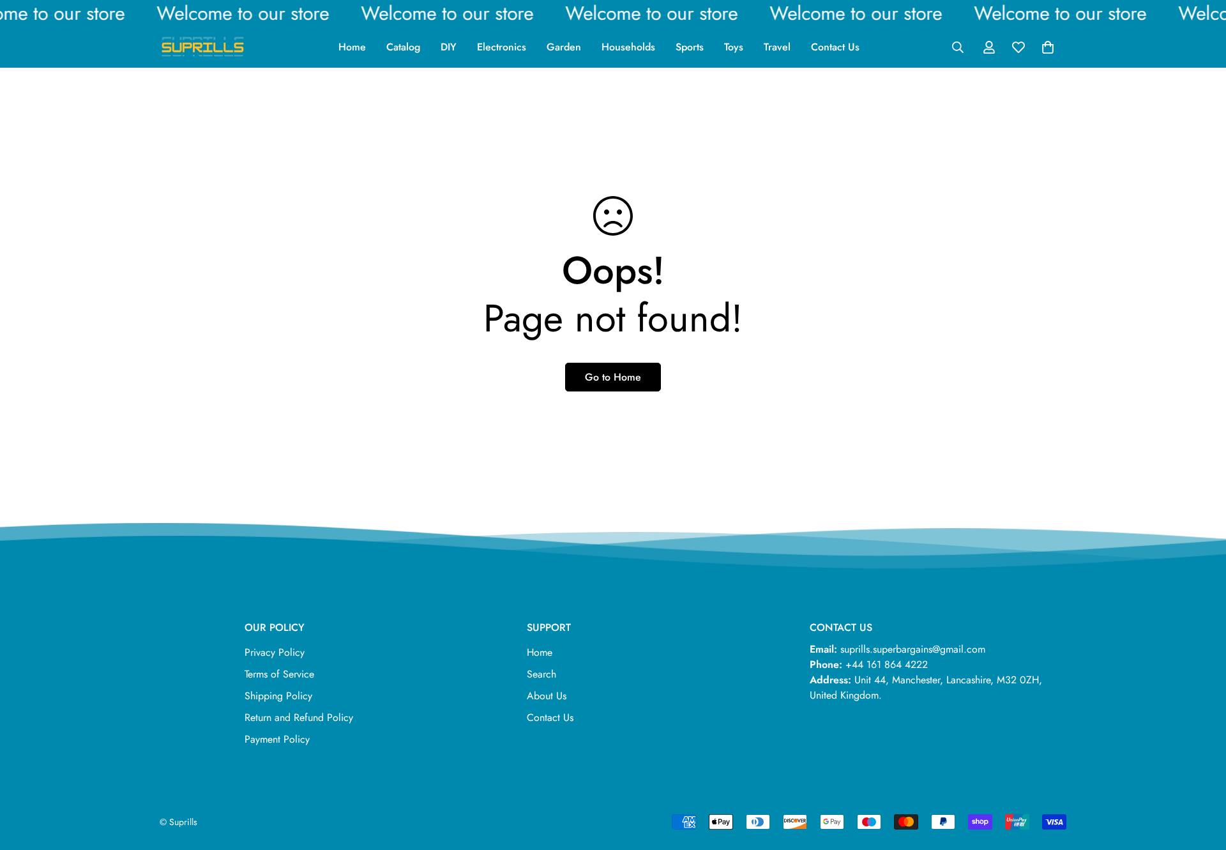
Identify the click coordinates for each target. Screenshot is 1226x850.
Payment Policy (277, 739)
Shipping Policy (278, 695)
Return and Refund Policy (299, 717)
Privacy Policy (275, 652)
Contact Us (835, 47)
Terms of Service (279, 674)
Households (628, 47)
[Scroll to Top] (1201, 780)
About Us (546, 695)
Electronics (501, 47)
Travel (777, 47)
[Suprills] (203, 47)
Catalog (403, 47)
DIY (449, 47)
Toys (733, 47)
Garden (564, 47)
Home (352, 47)
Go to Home (613, 377)
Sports (690, 47)
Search (541, 674)
